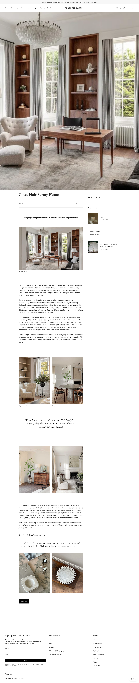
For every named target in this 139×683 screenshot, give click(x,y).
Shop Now (24, 601)
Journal (51, 647)
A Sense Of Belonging (56, 651)
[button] (13, 8)
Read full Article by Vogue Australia (32, 535)
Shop (50, 643)
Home (51, 640)
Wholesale (96, 666)
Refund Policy (98, 651)
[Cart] (133, 8)
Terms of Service (9, 665)
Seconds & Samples (55, 655)
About (95, 662)
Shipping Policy (98, 647)
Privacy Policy (36, 664)
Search (95, 640)
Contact (96, 658)
